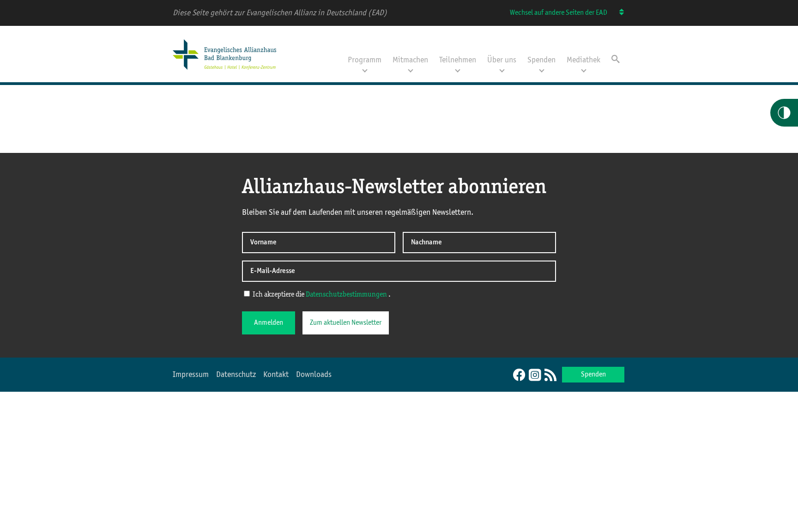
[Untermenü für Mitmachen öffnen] (410, 69)
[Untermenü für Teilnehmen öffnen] (457, 69)
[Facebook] (519, 375)
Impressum (191, 374)
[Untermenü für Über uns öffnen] (502, 69)
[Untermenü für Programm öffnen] (364, 69)
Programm (364, 60)
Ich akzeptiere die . (321, 294)
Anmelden (268, 323)
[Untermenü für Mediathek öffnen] (583, 69)
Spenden (541, 60)
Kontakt (276, 374)
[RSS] (550, 375)
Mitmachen (410, 60)
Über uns (501, 60)
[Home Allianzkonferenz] (224, 70)
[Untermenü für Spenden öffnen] (541, 69)
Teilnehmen (457, 60)
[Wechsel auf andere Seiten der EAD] (617, 13)
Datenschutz (236, 374)
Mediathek (583, 60)
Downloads (314, 374)
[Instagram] (535, 375)
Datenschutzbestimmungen (347, 294)
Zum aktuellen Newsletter (345, 323)
